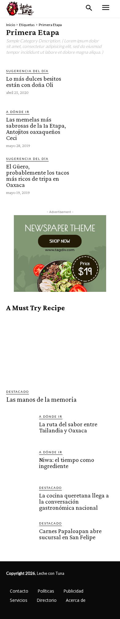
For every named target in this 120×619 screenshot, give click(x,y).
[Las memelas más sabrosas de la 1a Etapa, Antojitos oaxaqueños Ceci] (93, 128)
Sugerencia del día (27, 71)
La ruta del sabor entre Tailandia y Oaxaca (68, 427)
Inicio (10, 24)
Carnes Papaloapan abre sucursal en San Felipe (70, 534)
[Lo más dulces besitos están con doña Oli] (93, 81)
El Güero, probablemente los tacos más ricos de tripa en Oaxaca (37, 175)
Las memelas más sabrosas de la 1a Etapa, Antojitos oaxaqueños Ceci (36, 128)
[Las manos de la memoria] (60, 350)
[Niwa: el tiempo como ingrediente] (20, 464)
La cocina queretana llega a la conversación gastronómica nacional (74, 501)
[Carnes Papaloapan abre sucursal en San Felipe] (20, 535)
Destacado (17, 391)
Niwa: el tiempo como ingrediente (66, 462)
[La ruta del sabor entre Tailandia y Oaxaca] (20, 428)
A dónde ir (18, 112)
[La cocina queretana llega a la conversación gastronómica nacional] (20, 499)
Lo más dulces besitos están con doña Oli (33, 81)
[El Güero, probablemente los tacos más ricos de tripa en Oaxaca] (93, 175)
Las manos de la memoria (41, 399)
